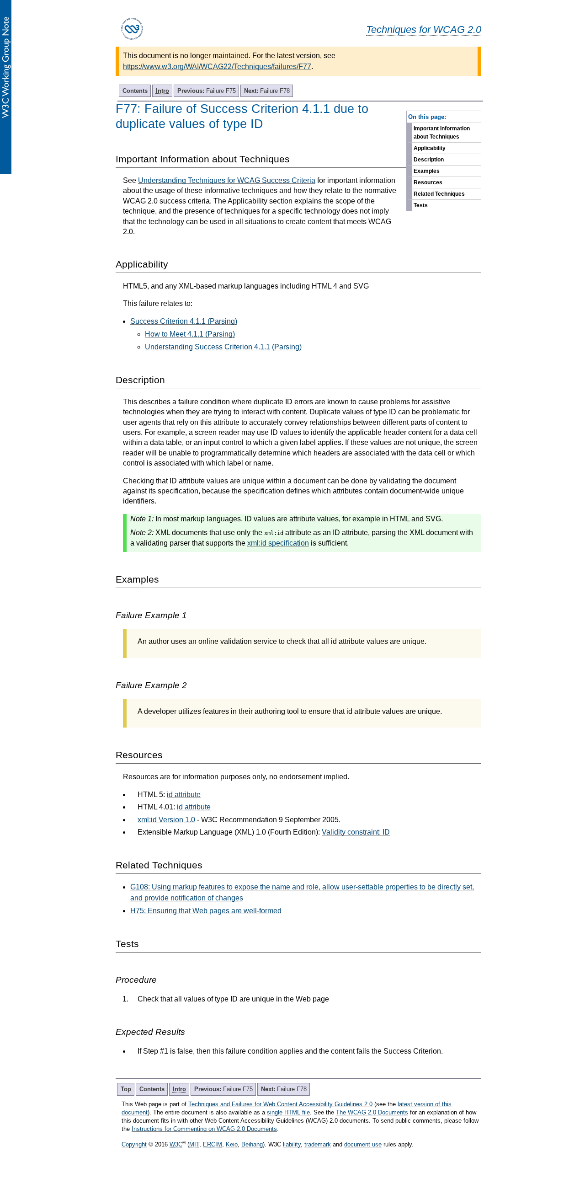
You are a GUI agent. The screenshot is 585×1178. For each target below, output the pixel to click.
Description (429, 159)
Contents (135, 90)
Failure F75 (206, 90)
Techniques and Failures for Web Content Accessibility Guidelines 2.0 (280, 1104)
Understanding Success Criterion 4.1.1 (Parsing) (223, 347)
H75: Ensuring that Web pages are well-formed (206, 911)
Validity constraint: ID (356, 832)
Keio (232, 1144)
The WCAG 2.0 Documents (372, 1112)
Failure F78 (267, 90)
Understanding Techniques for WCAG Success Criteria (226, 180)
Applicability (430, 148)
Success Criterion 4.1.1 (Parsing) (183, 321)
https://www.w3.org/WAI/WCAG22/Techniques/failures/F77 (217, 66)
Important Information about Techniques (442, 132)
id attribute (184, 794)
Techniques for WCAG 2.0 (423, 29)
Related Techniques (439, 194)
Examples (427, 171)
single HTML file (288, 1112)
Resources (428, 182)
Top (126, 1089)
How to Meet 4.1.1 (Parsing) (190, 334)
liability (292, 1144)
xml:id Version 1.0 (166, 820)
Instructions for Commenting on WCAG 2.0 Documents (204, 1128)
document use (363, 1144)
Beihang (252, 1144)
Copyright (134, 1144)
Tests (421, 205)
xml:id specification (278, 543)
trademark (317, 1144)
